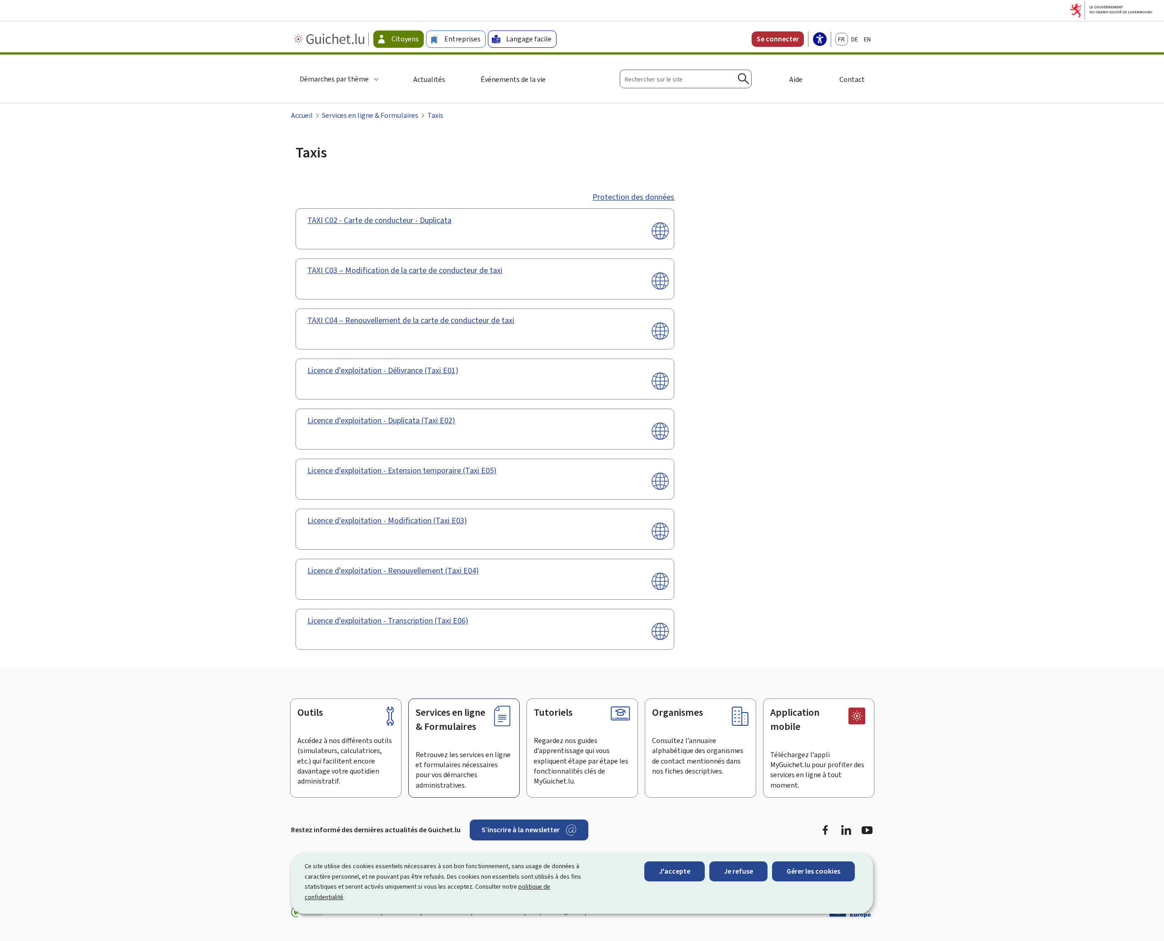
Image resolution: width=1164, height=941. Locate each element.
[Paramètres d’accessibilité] (820, 40)
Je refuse (738, 871)
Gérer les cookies (813, 871)
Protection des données (633, 197)
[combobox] (686, 79)
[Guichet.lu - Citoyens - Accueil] (330, 39)
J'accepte (674, 871)
